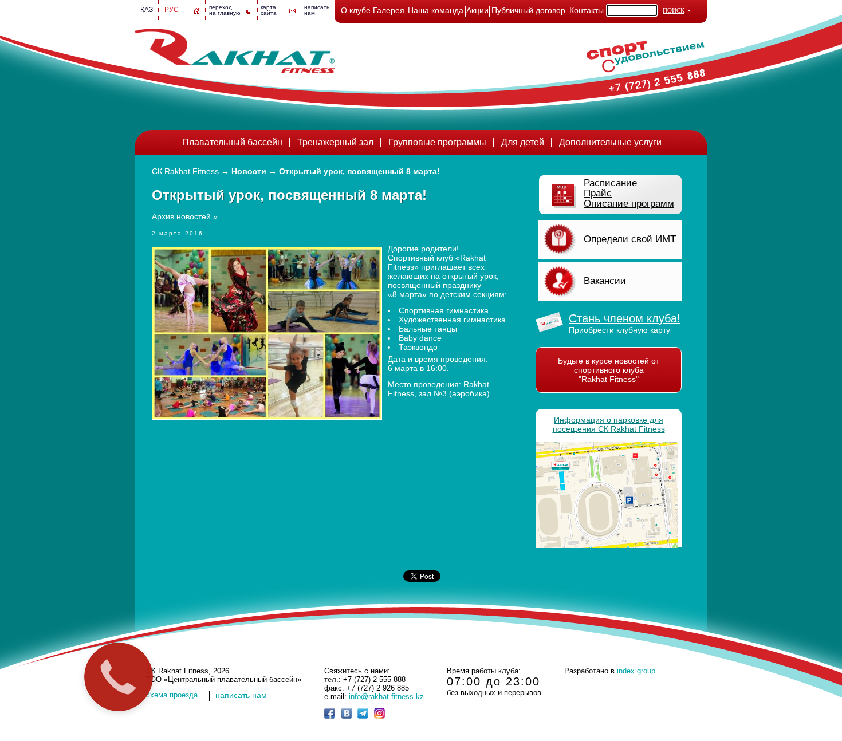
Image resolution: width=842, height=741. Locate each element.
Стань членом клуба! (624, 318)
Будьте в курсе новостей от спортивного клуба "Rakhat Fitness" (608, 370)
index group (636, 671)
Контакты (586, 10)
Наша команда (435, 10)
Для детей (522, 142)
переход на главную (225, 10)
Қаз (146, 10)
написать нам (241, 695)
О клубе (356, 10)
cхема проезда (172, 695)
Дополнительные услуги (610, 142)
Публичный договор (528, 10)
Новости (248, 171)
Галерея (388, 10)
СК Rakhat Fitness (185, 171)
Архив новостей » (185, 216)
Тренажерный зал (335, 142)
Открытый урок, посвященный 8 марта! (359, 171)
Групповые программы (437, 142)
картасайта (269, 10)
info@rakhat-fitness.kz (386, 696)
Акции (477, 10)
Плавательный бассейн (232, 142)
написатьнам (316, 10)
